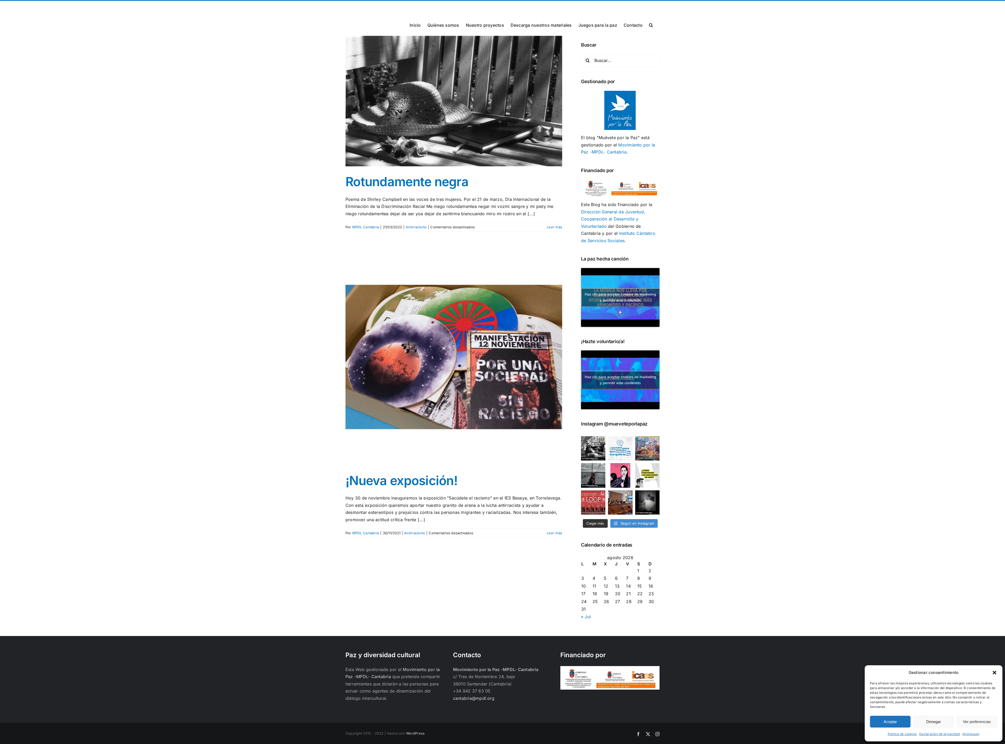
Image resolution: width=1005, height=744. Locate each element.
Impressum (970, 734)
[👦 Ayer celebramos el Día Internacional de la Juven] (647, 448)
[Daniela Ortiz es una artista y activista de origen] (620, 475)
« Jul (586, 616)
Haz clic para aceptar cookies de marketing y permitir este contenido (620, 297)
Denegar (933, 721)
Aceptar (890, 721)
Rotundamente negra (406, 181)
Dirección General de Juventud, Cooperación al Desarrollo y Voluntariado (613, 219)
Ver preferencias (977, 721)
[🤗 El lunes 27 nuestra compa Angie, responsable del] (620, 502)
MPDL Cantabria (365, 227)
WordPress (415, 733)
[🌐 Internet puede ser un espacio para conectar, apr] (620, 448)
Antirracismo (416, 227)
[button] (994, 672)
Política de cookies (902, 734)
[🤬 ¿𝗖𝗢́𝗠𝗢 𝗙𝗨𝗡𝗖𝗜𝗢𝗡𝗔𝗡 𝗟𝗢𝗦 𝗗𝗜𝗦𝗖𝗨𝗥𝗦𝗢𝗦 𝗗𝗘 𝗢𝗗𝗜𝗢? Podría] (647, 475)
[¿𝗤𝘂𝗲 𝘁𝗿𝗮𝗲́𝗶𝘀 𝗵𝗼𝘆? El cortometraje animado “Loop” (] (593, 502)
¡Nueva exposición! (401, 480)
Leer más (554, 227)
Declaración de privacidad (939, 734)
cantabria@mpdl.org (410, 7)
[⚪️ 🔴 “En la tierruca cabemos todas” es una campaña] (593, 448)
